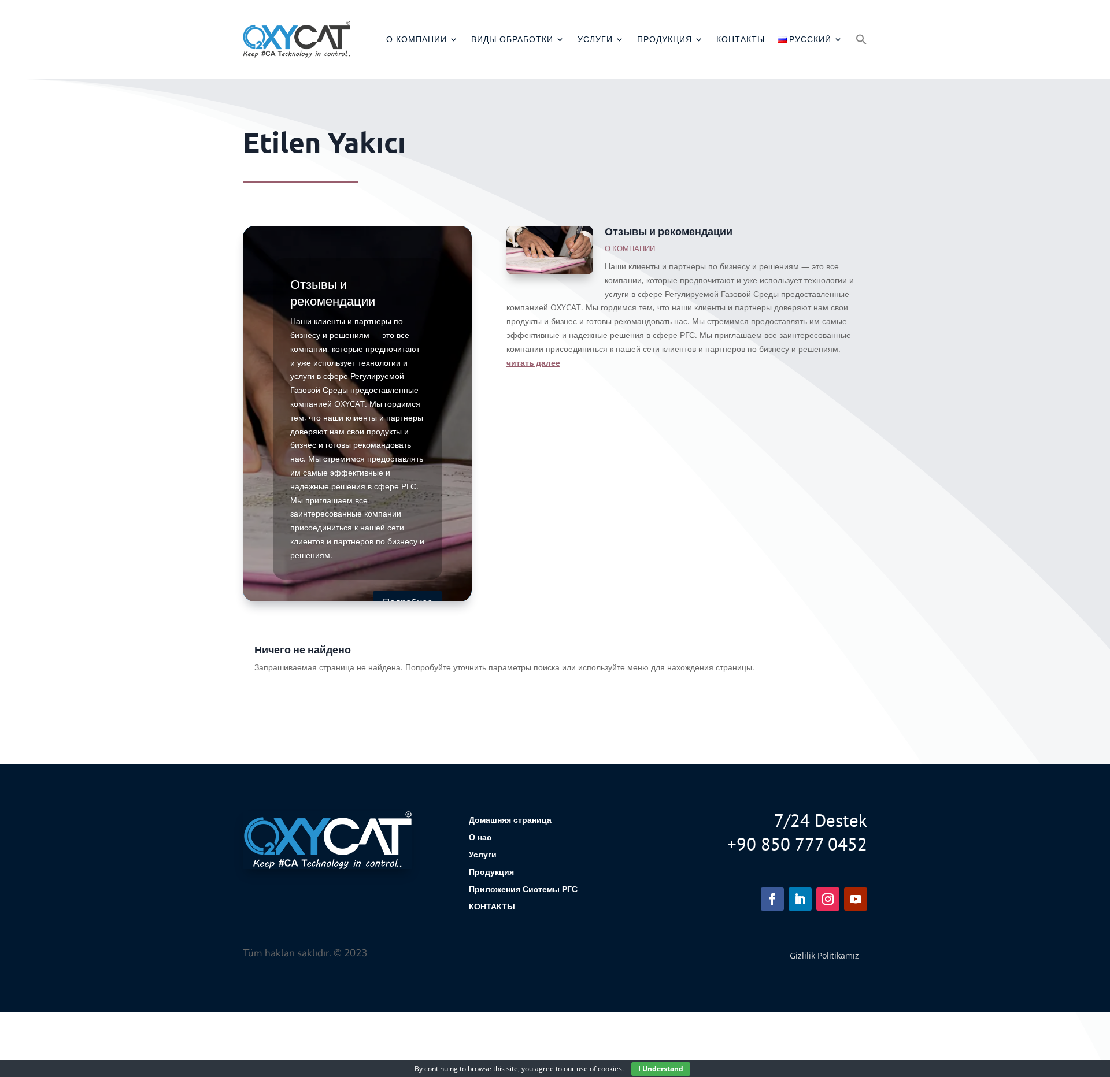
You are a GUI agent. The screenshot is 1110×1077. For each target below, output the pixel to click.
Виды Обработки (512, 39)
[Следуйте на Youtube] (855, 899)
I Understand (660, 1069)
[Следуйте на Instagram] (827, 899)
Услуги (595, 39)
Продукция (664, 39)
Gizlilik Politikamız (824, 955)
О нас (480, 837)
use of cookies (599, 1069)
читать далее (533, 362)
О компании (416, 39)
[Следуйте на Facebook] (772, 899)
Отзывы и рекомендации (668, 230)
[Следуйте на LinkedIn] (800, 899)
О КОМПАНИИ (630, 248)
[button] (861, 39)
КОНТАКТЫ (740, 39)
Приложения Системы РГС (523, 889)
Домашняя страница (510, 820)
